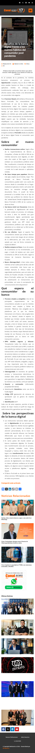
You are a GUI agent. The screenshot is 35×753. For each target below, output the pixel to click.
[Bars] (32, 2)
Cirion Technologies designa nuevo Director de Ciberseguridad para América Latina (14, 542)
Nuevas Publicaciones (12, 737)
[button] (30, 10)
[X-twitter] (22, 2)
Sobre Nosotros (25, 737)
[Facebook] (19, 2)
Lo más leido (17, 741)
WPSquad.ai (6, 748)
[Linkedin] (26, 2)
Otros (27, 64)
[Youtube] (29, 2)
